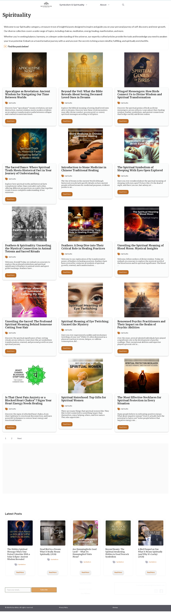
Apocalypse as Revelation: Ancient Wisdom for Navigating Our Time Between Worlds (27, 94)
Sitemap (115, 607)
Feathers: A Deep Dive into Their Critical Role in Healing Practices (83, 247)
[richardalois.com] (46, 5)
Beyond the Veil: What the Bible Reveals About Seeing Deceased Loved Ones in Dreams (82, 94)
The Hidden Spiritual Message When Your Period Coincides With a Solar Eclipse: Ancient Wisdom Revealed (18, 554)
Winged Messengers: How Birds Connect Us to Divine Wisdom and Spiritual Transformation (139, 94)
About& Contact (85, 589)
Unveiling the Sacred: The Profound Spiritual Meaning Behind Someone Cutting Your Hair (28, 324)
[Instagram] (156, 591)
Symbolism (22, 564)
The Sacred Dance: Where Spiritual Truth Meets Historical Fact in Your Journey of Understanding (28, 170)
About (103, 5)
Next (19, 438)
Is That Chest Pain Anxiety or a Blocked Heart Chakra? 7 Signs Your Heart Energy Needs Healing (28, 400)
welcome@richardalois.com (154, 585)
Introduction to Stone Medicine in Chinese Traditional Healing (83, 169)
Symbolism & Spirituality (71, 5)
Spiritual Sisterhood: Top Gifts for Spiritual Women (83, 399)
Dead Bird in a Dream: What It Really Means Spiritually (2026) (50, 551)
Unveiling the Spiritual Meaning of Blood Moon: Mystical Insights (140, 247)
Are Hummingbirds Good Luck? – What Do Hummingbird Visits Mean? (85, 553)
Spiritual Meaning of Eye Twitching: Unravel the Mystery (85, 323)
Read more (10, 121)
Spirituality (12, 103)
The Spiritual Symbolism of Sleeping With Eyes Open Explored (140, 169)
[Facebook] (162, 591)
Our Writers (85, 593)
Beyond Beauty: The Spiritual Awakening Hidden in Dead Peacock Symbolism (117, 553)
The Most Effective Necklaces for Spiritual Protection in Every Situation (139, 400)
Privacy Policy (63, 607)
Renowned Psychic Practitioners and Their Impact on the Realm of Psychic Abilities (141, 324)
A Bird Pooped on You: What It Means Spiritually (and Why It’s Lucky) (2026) (150, 553)
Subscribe (44, 590)
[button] (123, 5)
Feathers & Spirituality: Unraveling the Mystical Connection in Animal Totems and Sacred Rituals (28, 248)
